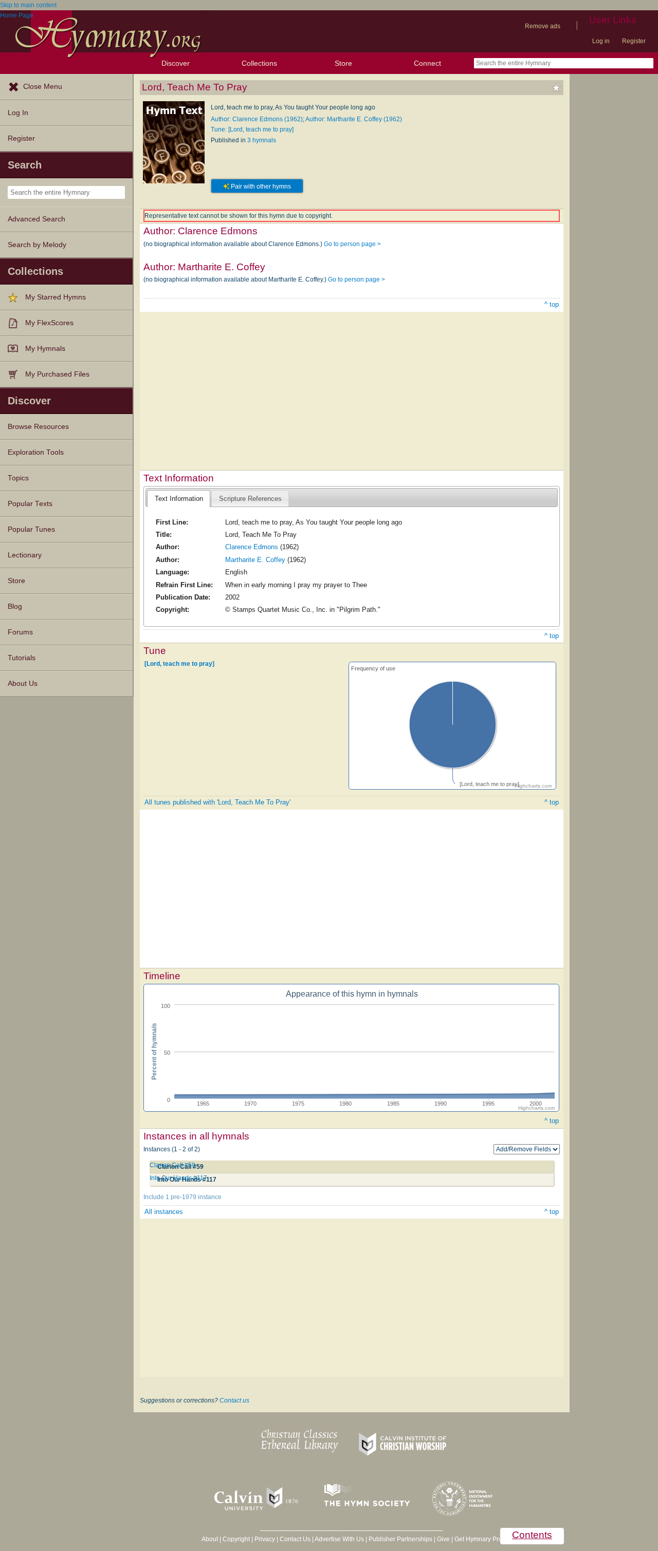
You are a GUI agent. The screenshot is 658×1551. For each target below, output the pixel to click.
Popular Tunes (31, 529)
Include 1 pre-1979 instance (182, 1197)
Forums (20, 632)
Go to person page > (352, 244)
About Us (23, 683)
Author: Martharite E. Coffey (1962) (353, 119)
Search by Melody (37, 245)
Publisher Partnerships (400, 1539)
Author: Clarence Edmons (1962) (257, 119)
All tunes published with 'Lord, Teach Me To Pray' (217, 802)
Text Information (179, 498)
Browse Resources (38, 427)
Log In (18, 113)
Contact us (234, 1400)
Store (343, 63)
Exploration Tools (36, 452)
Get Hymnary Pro (478, 1539)
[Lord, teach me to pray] (179, 663)
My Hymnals (45, 348)
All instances (163, 1212)
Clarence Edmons (251, 547)
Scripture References (250, 498)
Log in (601, 41)
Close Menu (42, 86)
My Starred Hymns (55, 297)
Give (443, 1539)
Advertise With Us (339, 1539)
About (210, 1539)
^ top (551, 304)
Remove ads (542, 26)
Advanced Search (36, 219)
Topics (18, 478)
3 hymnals (261, 140)
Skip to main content (28, 5)
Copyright (236, 1539)
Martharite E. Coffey (255, 560)
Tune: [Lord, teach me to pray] (252, 129)
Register (634, 41)
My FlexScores (49, 323)
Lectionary (25, 555)
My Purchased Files (57, 374)
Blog (15, 606)
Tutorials (21, 658)
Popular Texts (30, 504)
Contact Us (295, 1539)
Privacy (264, 1539)
